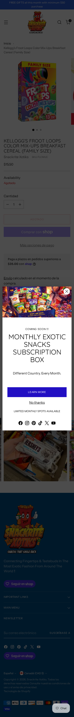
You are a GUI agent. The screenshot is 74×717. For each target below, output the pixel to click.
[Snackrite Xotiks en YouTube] (53, 424)
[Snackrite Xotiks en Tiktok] (40, 424)
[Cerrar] (67, 291)
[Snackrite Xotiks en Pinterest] (33, 424)
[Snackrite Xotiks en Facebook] (20, 424)
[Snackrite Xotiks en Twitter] (46, 424)
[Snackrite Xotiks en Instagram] (27, 424)
